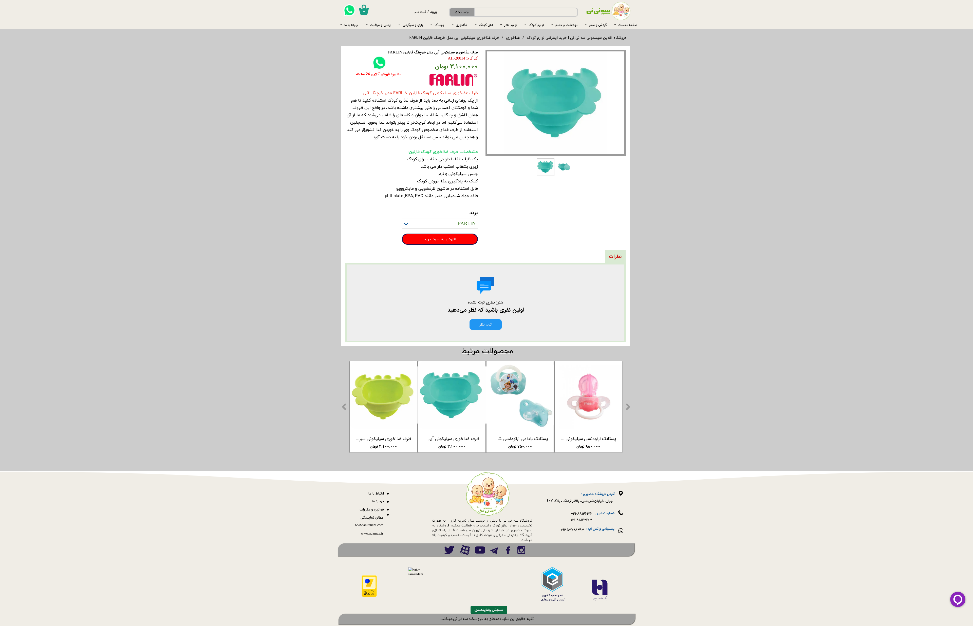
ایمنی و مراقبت (380, 25)
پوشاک (439, 25)
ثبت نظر (486, 324)
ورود (433, 12)
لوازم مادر (510, 25)
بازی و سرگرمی (413, 25)
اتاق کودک (486, 25)
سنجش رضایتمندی (488, 610)
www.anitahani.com (369, 525)
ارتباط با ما (351, 25)
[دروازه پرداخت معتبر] (369, 596)
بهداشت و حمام (566, 25)
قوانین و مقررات (372, 509)
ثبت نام (420, 12)
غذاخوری (461, 25)
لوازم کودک (536, 25)
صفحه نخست (627, 25)
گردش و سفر (598, 25)
